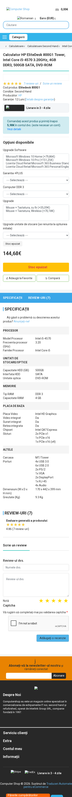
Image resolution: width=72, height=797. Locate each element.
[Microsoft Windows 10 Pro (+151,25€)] (36, 160)
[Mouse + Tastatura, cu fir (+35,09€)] (36, 207)
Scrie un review (52, 83)
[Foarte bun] (59, 601)
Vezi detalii (14, 129)
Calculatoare (16, 46)
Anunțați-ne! (22, 321)
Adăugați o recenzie (53, 638)
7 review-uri (31, 83)
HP (20, 95)
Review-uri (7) (39, 298)
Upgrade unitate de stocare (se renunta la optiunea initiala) (35, 226)
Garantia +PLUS (13, 173)
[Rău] (47, 601)
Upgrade (8, 201)
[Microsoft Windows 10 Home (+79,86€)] (36, 156)
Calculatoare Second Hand (42, 46)
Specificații (12, 298)
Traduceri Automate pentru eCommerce (48, 785)
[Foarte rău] (41, 601)
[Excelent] (65, 601)
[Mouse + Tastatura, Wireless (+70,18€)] (36, 211)
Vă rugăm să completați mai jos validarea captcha (34, 612)
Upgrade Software (14, 150)
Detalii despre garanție (40, 99)
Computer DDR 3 (13, 187)
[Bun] (53, 601)
